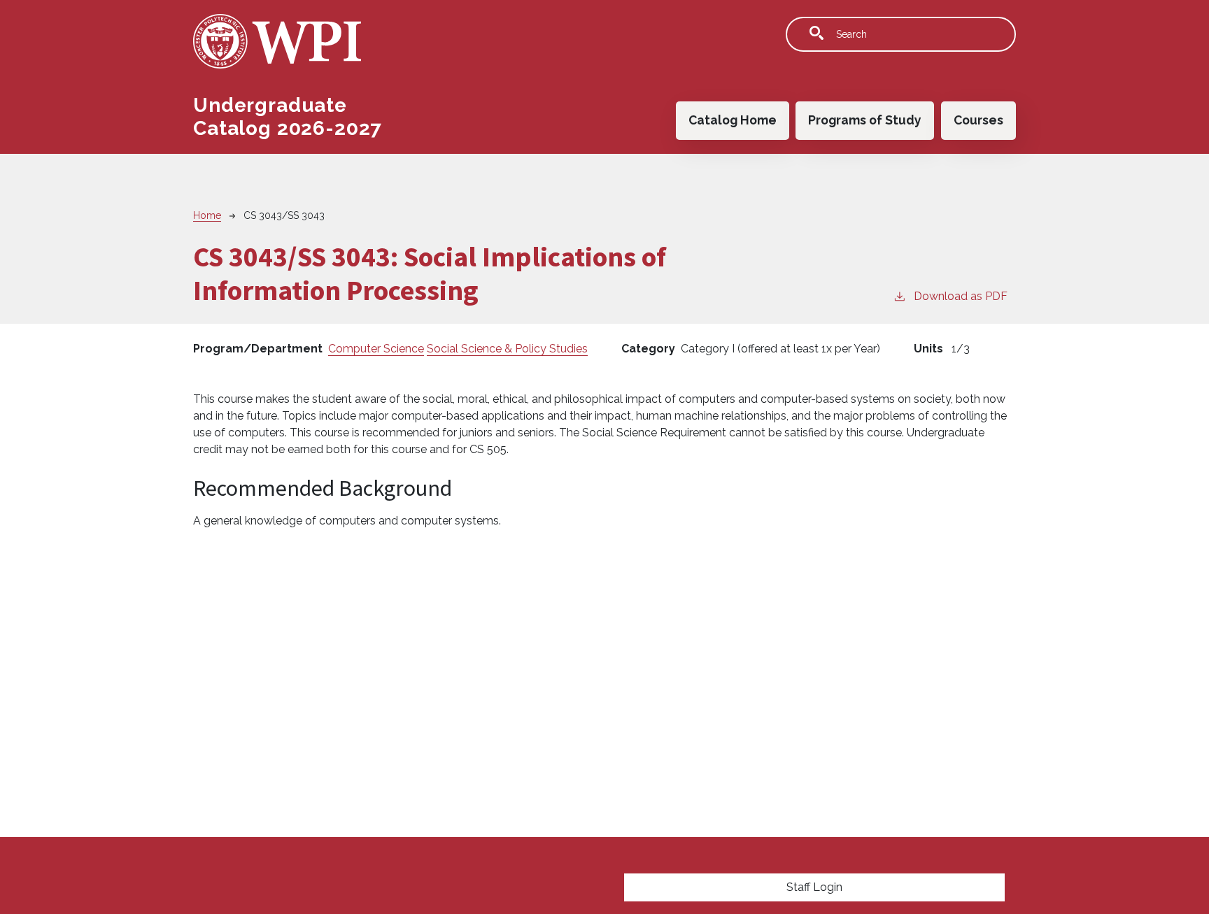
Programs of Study (864, 120)
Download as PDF (961, 296)
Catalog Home (732, 120)
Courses (978, 120)
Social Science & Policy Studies (507, 348)
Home (207, 215)
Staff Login (814, 887)
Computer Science (376, 348)
